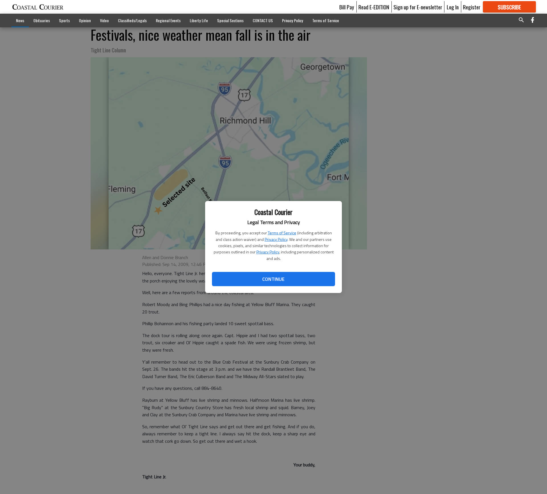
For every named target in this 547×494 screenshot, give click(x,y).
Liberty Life (199, 20)
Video (104, 20)
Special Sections (230, 20)
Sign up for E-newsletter (417, 7)
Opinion (85, 20)
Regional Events (168, 20)
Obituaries (41, 20)
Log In (453, 7)
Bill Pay (346, 7)
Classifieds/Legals (132, 20)
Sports (64, 20)
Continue (273, 279)
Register (471, 7)
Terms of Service (282, 233)
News (20, 20)
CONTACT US (263, 20)
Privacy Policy (276, 239)
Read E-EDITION (373, 7)
